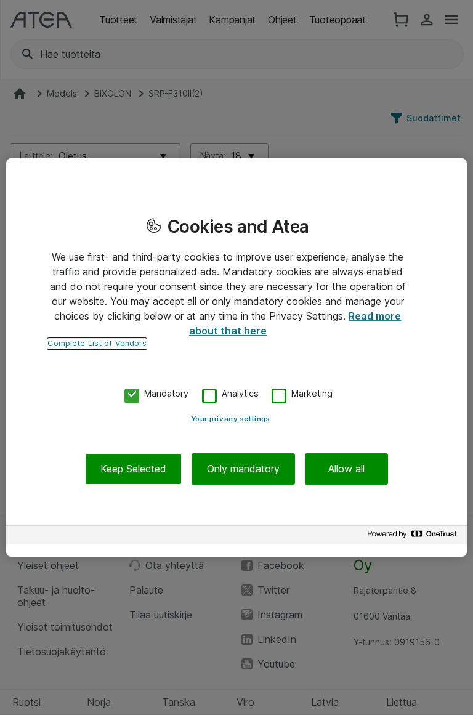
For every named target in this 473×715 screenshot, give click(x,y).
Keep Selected (133, 469)
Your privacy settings (230, 418)
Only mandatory (243, 469)
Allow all (346, 469)
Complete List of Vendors (97, 343)
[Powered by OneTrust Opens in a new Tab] (414, 536)
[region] (236, 357)
